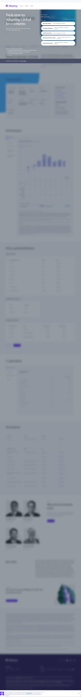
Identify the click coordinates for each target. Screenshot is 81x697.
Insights (26, 5)
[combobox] (58, 17)
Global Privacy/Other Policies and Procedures (19, 51)
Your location (44, 14)
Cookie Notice (29, 693)
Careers (31, 5)
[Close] (79, 693)
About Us (21, 5)
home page (23, 61)
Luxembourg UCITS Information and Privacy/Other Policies (22, 50)
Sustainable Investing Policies (15, 53)
